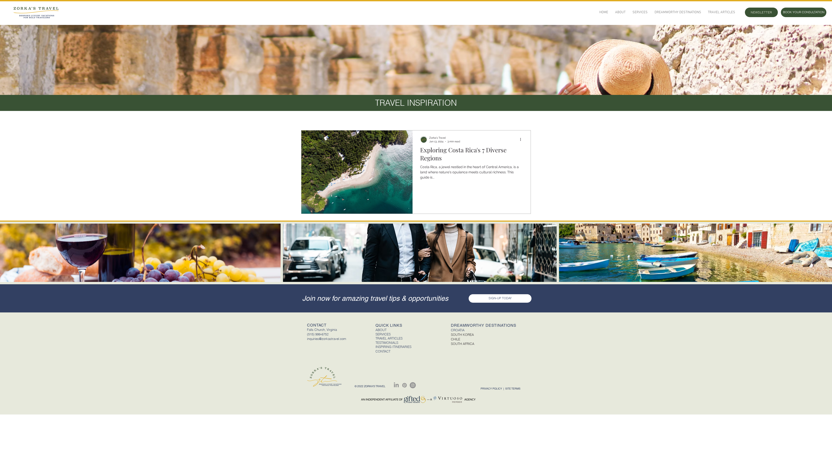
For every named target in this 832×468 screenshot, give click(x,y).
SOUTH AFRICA (462, 344)
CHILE (455, 339)
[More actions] (522, 139)
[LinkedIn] (396, 385)
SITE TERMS (512, 388)
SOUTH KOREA (462, 335)
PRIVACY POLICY (492, 388)
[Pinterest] (404, 385)
